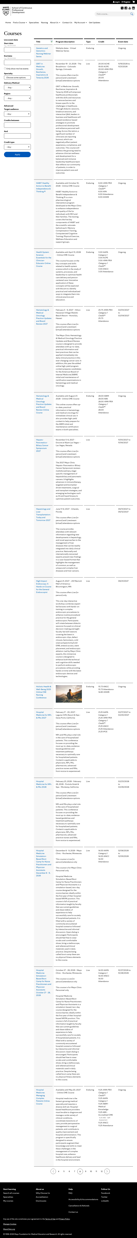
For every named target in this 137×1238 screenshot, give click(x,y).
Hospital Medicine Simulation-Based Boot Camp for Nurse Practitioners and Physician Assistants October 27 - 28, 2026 (43, 982)
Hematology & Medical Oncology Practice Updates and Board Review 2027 (44, 317)
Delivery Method (11, 83)
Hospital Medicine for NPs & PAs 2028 (43, 784)
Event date (123, 41)
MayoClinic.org (9, 1229)
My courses (8, 1201)
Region (7, 93)
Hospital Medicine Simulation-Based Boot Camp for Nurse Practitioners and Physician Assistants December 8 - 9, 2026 (43, 863)
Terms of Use (50, 1219)
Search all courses (11, 1193)
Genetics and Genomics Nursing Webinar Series (43, 52)
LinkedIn (133, 8)
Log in (117, 2)
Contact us (73, 1212)
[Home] (21, 11)
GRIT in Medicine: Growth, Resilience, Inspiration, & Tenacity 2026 (42, 70)
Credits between (11, 120)
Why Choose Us (43, 1193)
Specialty (8, 73)
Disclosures (41, 1201)
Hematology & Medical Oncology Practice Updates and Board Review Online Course (44, 404)
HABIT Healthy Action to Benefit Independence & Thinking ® (43, 187)
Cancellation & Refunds (78, 1205)
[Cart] (133, 3)
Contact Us (67, 22)
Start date (8, 43)
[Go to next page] (107, 1171)
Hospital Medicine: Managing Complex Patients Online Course (43, 1096)
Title (38, 41)
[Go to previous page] (53, 1171)
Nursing (44, 22)
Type (88, 41)
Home (8, 22)
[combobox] (17, 77)
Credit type (9, 142)
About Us (54, 22)
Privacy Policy (64, 1219)
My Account (79, 22)
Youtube (129, 8)
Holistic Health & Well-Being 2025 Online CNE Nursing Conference (43, 692)
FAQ (70, 1193)
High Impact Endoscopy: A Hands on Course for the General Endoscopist (43, 586)
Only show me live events (17, 68)
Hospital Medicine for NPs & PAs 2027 (43, 715)
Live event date (11, 39)
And (6, 131)
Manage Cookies (9, 1224)
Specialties (34, 22)
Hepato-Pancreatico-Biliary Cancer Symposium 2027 (42, 445)
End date (8, 56)
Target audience (11, 109)
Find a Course (19, 22)
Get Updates (94, 22)
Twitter (122, 8)
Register (127, 2)
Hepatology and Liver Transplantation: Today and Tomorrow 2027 (43, 514)
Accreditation (42, 1197)
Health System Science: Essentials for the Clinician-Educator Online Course (43, 259)
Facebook (126, 8)
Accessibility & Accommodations (83, 1199)
